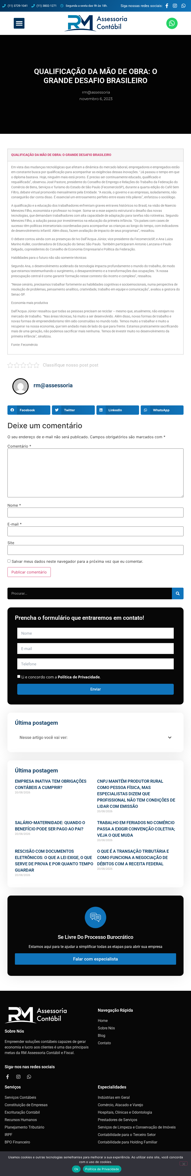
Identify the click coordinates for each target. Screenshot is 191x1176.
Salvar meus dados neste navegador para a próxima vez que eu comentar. (77, 561)
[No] (184, 1163)
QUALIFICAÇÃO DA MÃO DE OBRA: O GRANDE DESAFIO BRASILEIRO (61, 155)
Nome (14, 505)
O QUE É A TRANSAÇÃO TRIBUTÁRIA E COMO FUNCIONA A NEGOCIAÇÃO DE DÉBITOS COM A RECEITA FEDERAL (133, 857)
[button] (19, 23)
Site (10, 543)
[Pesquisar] (178, 593)
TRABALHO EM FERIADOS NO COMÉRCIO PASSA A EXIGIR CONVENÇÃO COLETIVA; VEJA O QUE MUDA (136, 829)
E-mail (14, 524)
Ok (76, 1169)
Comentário (19, 446)
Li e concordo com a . (61, 677)
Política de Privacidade (102, 1169)
